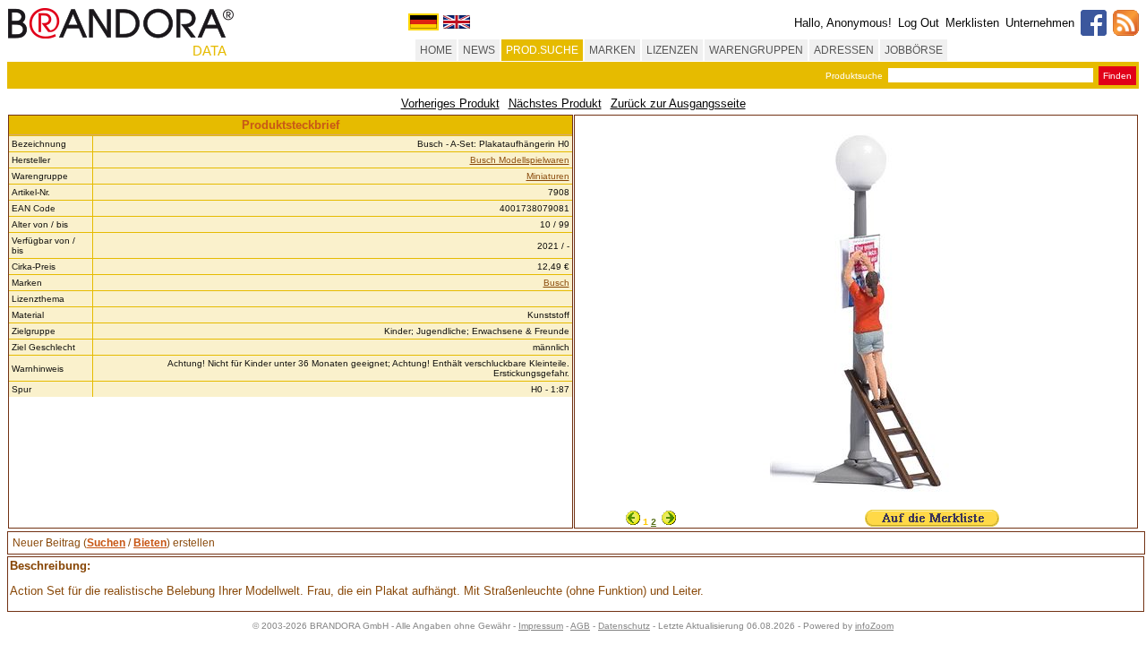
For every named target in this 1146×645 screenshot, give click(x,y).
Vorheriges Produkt (450, 103)
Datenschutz (624, 626)
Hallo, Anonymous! (843, 23)
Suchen (106, 543)
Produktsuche (854, 76)
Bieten (150, 543)
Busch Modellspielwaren (519, 160)
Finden (1117, 76)
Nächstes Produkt (555, 103)
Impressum (540, 626)
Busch (556, 283)
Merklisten (972, 23)
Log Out (918, 23)
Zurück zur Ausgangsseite (678, 103)
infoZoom (874, 626)
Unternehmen (1039, 23)
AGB (580, 626)
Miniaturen (547, 176)
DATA (209, 50)
